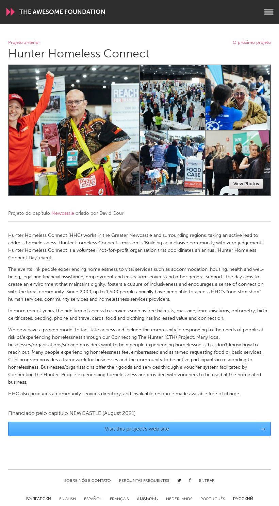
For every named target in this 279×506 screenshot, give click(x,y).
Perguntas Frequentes (144, 480)
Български (38, 498)
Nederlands (179, 498)
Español (93, 498)
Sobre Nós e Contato (87, 480)
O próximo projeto (252, 42)
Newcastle (62, 213)
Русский (243, 498)
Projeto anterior (24, 42)
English (67, 498)
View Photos (246, 183)
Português (212, 498)
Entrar (207, 480)
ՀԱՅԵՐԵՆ (147, 498)
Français (119, 498)
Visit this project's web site (185, 428)
